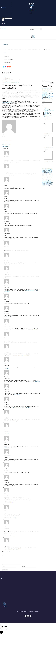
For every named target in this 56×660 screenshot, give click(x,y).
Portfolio (4, 604)
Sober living (46, 114)
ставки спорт (46, 186)
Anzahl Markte (44, 168)
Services (4, 603)
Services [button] (30, 7)
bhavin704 (12, 82)
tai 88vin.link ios (9, 316)
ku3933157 (35, 329)
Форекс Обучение (47, 118)
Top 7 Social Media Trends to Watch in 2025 (48, 147)
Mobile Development (32, 10)
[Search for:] (7, 18)
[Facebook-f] (5, 66)
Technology (46, 116)
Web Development (32, 9)
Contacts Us (5, 606)
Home (31, 2)
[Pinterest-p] (8, 66)
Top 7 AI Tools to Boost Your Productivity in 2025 (47, 89)
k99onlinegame (15, 420)
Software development (48, 115)
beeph (8, 368)
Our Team (32, 5)
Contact (31, 13)
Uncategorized (7, 78)
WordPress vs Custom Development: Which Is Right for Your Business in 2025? (47, 96)
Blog (31, 12)
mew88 (7, 434)
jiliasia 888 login (37, 381)
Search (43, 81)
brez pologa (45, 170)
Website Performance (48, 182)
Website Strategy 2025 (49, 183)
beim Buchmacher (48, 168)
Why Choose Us (31, 3)
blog (45, 108)
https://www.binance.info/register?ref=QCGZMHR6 (21, 407)
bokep (14, 535)
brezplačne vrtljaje (46, 169)
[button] (28, 625)
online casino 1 (46, 113)
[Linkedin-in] (29, 616)
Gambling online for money (49, 110)
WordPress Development (45, 184)
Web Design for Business (49, 180)
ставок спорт (50, 186)
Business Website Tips (49, 171)
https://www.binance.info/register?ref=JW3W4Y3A (21, 355)
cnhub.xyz (14, 517)
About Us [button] (31, 4)
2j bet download (17, 394)
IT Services (32, 8)
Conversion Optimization (45, 173)
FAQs (31, 6)
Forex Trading (46, 109)
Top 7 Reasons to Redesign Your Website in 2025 (48, 161)
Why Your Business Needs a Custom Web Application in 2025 (47, 99)
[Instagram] (10, 66)
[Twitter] (3, 66)
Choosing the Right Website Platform (47, 172)
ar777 (6, 447)
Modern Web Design (47, 175)
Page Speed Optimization (48, 176)
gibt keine (47, 174)
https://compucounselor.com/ (7, 102)
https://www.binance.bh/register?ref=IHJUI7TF (12, 549)
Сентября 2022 (48, 185)
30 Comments (17, 82)
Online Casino (46, 112)
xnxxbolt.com (12, 502)
